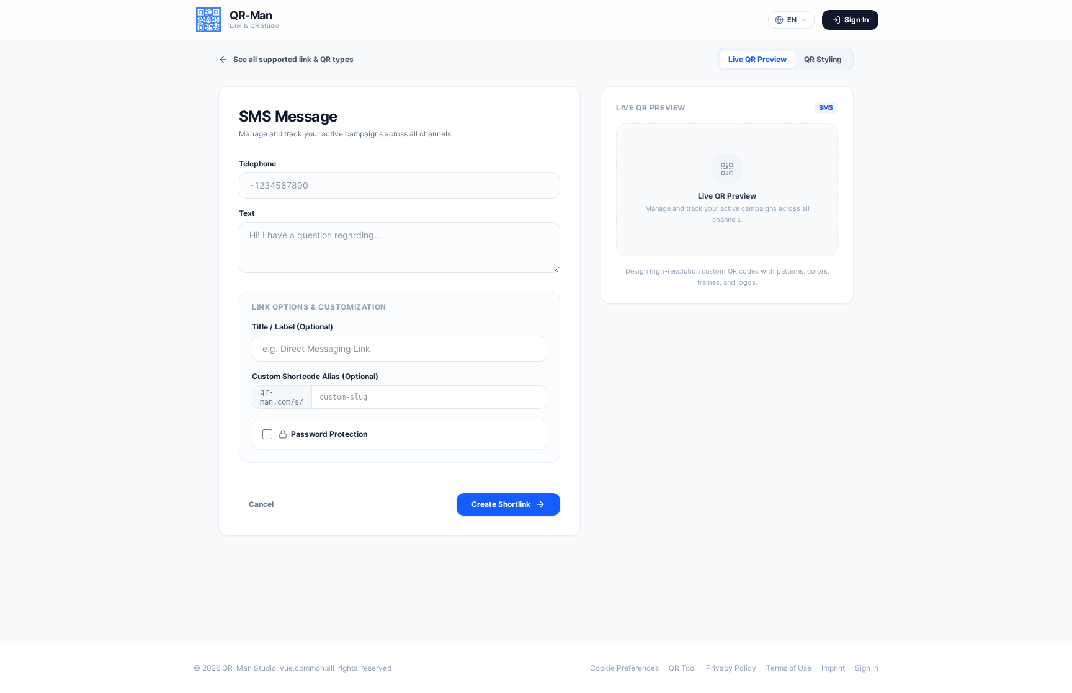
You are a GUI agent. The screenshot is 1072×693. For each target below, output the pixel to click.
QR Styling (823, 59)
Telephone (257, 163)
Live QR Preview (757, 59)
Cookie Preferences (624, 668)
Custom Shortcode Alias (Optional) (315, 376)
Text (247, 213)
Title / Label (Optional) (292, 326)
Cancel (261, 504)
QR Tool (682, 668)
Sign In (866, 668)
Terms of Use (788, 668)
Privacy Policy (731, 668)
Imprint (833, 668)
